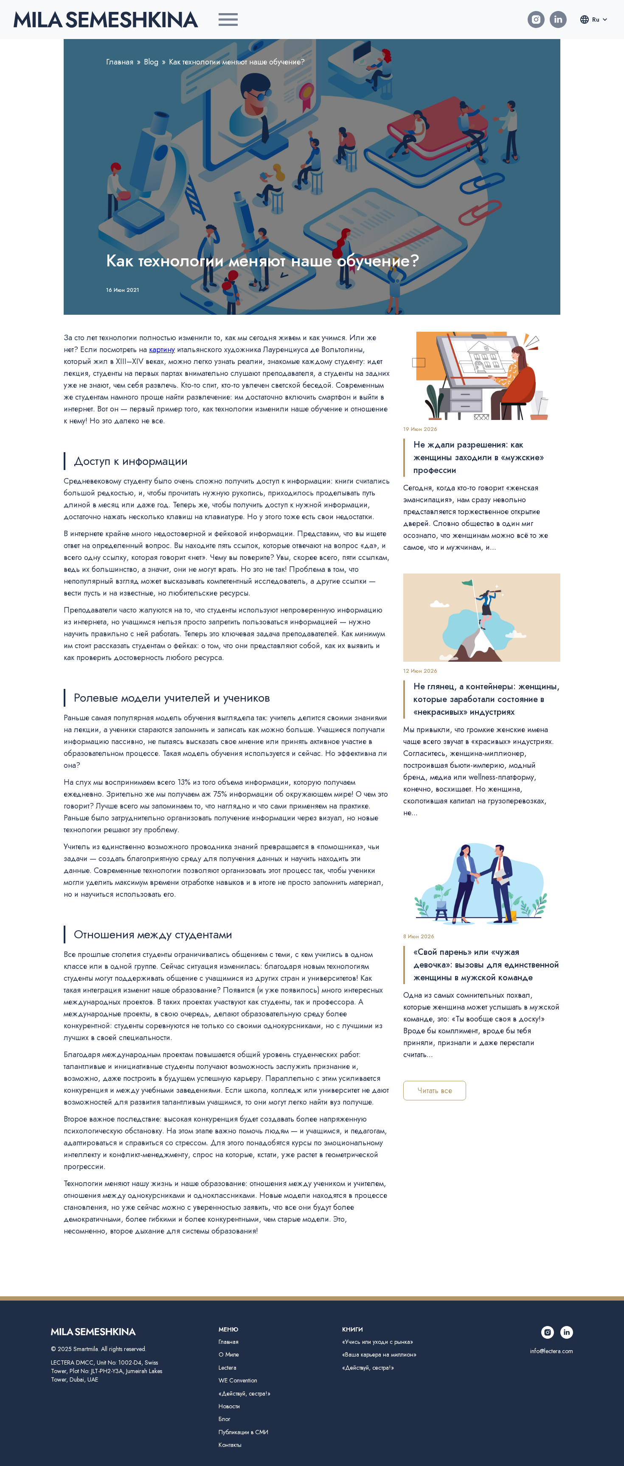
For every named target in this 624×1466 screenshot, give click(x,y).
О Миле (229, 1354)
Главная (119, 61)
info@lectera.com (551, 1351)
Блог (224, 1419)
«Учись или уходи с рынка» (377, 1341)
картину (162, 349)
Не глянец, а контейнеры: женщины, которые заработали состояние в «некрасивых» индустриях (486, 699)
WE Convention (238, 1380)
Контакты (230, 1445)
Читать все (434, 1090)
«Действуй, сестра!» (244, 1393)
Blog (151, 61)
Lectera (227, 1367)
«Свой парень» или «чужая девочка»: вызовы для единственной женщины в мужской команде (486, 965)
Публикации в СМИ (243, 1432)
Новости (229, 1406)
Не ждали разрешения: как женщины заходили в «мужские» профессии (478, 457)
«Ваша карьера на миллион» (379, 1354)
